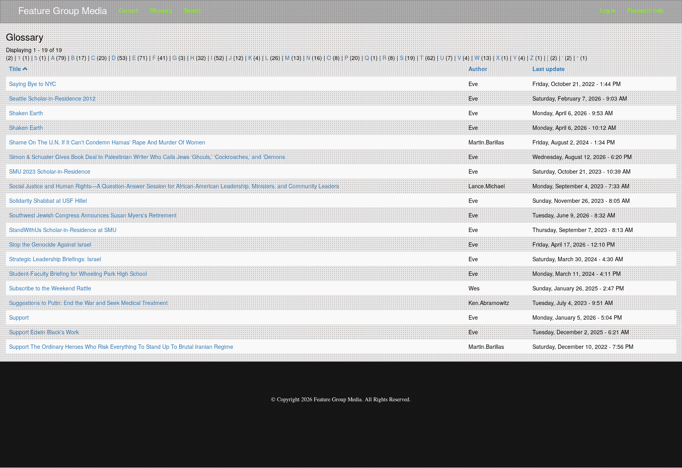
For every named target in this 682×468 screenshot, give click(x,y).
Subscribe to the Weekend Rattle (50, 288)
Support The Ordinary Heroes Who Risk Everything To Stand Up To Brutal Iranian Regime (121, 346)
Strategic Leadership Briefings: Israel (55, 259)
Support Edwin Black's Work (44, 332)
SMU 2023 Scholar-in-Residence (49, 171)
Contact (128, 10)
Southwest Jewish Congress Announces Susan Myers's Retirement (92, 215)
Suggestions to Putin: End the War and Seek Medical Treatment (88, 303)
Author (477, 69)
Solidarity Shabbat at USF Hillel (48, 200)
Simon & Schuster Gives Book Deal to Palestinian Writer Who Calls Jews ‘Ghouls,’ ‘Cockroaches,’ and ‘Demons (147, 157)
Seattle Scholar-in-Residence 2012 (52, 98)
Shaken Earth (26, 113)
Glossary (161, 10)
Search (193, 10)
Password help (645, 10)
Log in (607, 10)
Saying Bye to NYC (32, 84)
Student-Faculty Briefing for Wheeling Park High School (78, 273)
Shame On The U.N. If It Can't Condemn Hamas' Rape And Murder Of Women (107, 142)
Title (15, 69)
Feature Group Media (62, 10)
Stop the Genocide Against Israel (50, 244)
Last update (548, 69)
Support (19, 317)
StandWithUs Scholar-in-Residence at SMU (62, 230)
